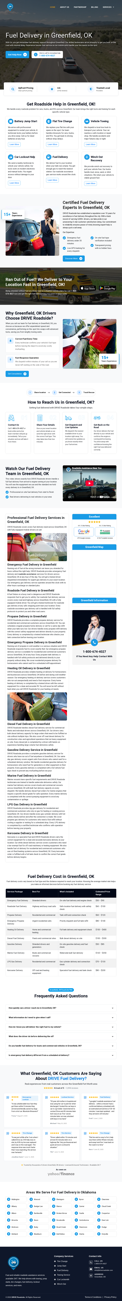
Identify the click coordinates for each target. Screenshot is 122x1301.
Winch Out (61, 1284)
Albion (14, 1213)
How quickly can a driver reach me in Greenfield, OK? (32, 1008)
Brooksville (61, 1220)
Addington (15, 1199)
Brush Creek (61, 1227)
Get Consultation (15, 374)
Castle (81, 1213)
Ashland (15, 1234)
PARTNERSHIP (80, 7)
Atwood (37, 1199)
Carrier (81, 1206)
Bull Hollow (61, 1234)
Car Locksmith (63, 1279)
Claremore (83, 1227)
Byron (81, 1199)
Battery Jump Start (26, 121)
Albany (14, 1206)
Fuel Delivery (60, 156)
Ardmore (15, 1227)
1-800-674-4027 (17, 428)
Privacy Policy (110, 1297)
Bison (36, 1220)
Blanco (59, 1206)
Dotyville (105, 1234)
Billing (94, 7)
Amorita (15, 1220)
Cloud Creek (106, 1206)
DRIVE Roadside (18, 1297)
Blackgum (60, 1199)
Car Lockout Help (25, 156)
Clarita (81, 1234)
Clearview (105, 1199)
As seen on (61, 1169)
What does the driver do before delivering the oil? (31, 1036)
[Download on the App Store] (87, 288)
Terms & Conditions (93, 1297)
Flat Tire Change (62, 121)
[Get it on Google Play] (107, 288)
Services (107, 7)
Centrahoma (84, 1220)
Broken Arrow (62, 1213)
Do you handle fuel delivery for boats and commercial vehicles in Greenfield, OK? (45, 1046)
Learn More (14, 144)
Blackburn (38, 1234)
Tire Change (62, 1261)
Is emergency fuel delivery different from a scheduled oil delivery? (39, 1055)
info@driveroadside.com (103, 1270)
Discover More (71, 258)
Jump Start (61, 1266)
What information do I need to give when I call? (30, 1017)
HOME (52, 7)
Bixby (36, 1227)
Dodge (104, 1227)
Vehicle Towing (100, 121)
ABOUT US (64, 7)
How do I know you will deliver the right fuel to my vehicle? (35, 1027)
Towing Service (63, 1275)
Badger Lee (38, 1206)
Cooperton (106, 1213)
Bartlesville (38, 1213)
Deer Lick (105, 1220)
